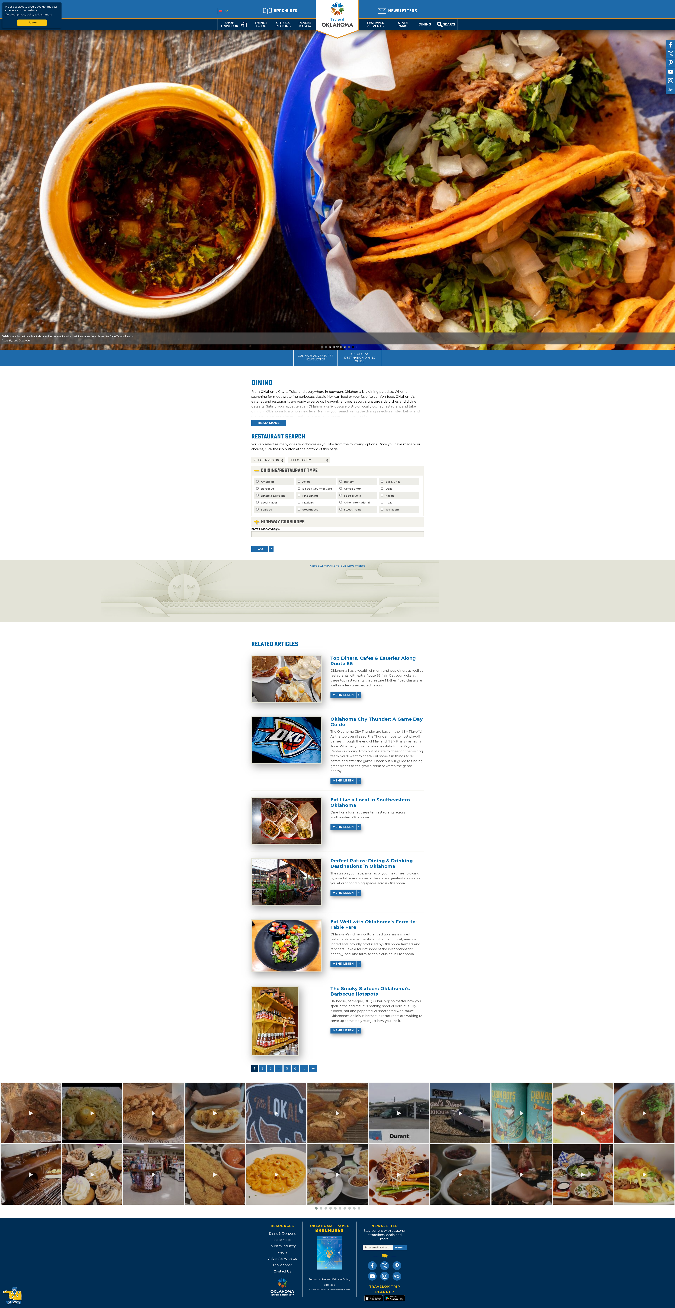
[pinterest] (670, 62)
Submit (400, 1247)
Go (260, 549)
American (267, 481)
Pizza (389, 502)
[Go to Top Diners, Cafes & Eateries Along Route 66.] (286, 679)
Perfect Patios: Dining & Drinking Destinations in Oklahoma (371, 863)
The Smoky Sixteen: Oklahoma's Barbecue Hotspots (370, 991)
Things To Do (261, 24)
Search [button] (450, 24)
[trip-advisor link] (397, 1276)
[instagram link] (384, 1276)
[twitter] (670, 53)
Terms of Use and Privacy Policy (329, 1279)
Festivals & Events (375, 24)
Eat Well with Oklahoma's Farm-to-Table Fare (373, 924)
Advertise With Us (282, 1259)
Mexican (308, 502)
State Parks (402, 24)
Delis (388, 488)
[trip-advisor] (670, 89)
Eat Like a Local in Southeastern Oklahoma (370, 802)
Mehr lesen (343, 695)
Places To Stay (305, 24)
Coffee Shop (352, 488)
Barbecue (267, 488)
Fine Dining (310, 495)
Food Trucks (352, 495)
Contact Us (282, 1271)
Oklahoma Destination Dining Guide (359, 357)
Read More (269, 423)
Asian (306, 481)
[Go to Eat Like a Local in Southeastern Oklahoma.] (286, 821)
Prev (36, 190)
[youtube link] (372, 1276)
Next (638, 190)
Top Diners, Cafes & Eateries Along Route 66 (373, 660)
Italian (389, 495)
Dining (425, 24)
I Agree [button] (32, 22)
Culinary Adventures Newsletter (315, 357)
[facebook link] (372, 1265)
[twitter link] (384, 1265)
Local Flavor (269, 502)
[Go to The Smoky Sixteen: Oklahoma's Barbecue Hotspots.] (275, 1021)
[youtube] (670, 71)
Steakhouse (310, 509)
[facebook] (670, 44)
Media (282, 1252)
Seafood (266, 509)
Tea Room (392, 509)
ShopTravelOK (229, 24)
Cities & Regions (283, 24)
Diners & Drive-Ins (273, 495)
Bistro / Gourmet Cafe (317, 488)
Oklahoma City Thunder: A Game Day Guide (376, 721)
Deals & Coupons (282, 1233)
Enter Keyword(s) (265, 529)
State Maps (282, 1240)
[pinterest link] (397, 1265)
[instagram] (670, 80)
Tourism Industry (282, 1246)
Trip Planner (282, 1265)
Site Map (329, 1284)
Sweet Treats (352, 509)
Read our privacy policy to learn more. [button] (28, 14)
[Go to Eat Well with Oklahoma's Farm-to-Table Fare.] (286, 945)
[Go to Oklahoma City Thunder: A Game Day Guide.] (286, 740)
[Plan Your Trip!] (13, 1295)
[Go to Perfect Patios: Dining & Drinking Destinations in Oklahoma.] (286, 882)
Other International (357, 502)
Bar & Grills (392, 481)
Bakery (349, 481)
